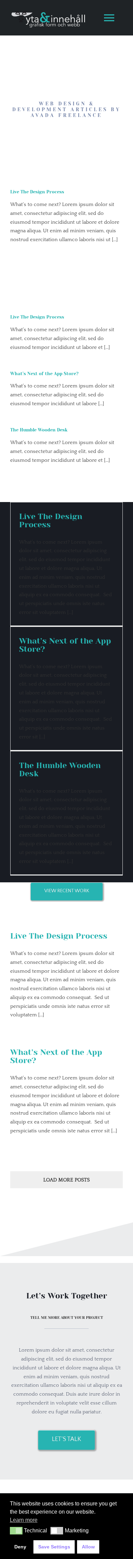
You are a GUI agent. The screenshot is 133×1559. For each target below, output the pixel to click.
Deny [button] (20, 1546)
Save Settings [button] (54, 1546)
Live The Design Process (37, 191)
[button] (16, 1530)
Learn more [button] (24, 1520)
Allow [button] (88, 1546)
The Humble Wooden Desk (39, 429)
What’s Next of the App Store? (44, 373)
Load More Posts (66, 1180)
